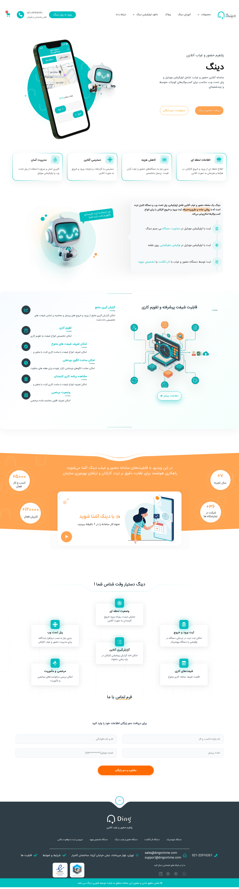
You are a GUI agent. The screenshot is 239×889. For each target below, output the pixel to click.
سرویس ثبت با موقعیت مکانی (70, 839)
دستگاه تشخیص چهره (99, 839)
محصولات (206, 15)
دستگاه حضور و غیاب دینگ (126, 839)
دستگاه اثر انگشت (152, 839)
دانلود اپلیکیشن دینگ (147, 15)
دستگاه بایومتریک (174, 839)
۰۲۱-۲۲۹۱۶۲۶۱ (35, 13)
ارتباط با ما (121, 15)
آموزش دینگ (184, 15)
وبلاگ (168, 15)
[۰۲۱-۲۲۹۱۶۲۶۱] (20, 14)
